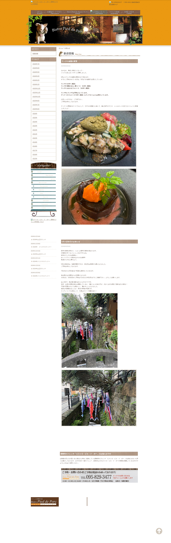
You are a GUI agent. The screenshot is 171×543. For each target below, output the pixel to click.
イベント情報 (40, 204)
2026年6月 (36, 68)
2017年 (35, 150)
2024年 (35, 122)
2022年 (35, 130)
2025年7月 (36, 105)
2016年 (35, 154)
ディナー (38, 193)
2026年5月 (36, 72)
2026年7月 (36, 64)
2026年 (35, 113)
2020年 (35, 138)
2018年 (35, 146)
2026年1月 (36, 84)
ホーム (37, 172)
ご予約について (41, 200)
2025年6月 (36, 109)
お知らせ (67, 48)
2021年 (35, 134)
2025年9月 (36, 100)
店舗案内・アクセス (43, 175)
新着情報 (35, 53)
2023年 (35, 126)
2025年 (35, 117)
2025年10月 (36, 96)
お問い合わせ (39, 208)
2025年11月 (36, 92)
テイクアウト (41, 197)
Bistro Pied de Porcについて (44, 179)
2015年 (35, 158)
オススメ (41, 186)
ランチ (39, 190)
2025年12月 (36, 88)
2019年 (35, 142)
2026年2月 (36, 80)
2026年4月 (36, 76)
